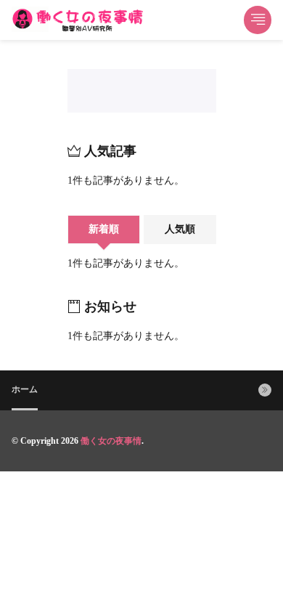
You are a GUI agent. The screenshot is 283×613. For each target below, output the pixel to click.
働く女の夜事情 (111, 441)
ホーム (25, 389)
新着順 (104, 229)
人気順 (180, 229)
